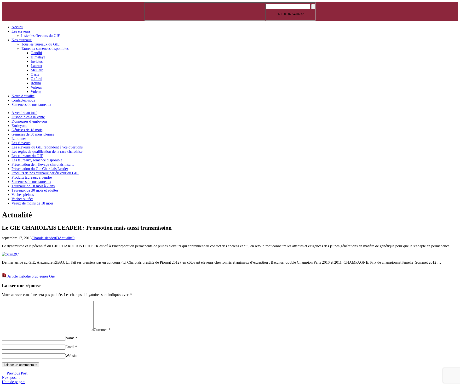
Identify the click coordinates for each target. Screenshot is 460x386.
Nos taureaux (22, 40)
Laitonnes (19, 138)
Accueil (17, 27)
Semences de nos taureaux (31, 104)
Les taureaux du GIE (27, 156)
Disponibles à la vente (28, 117)
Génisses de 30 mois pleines (33, 134)
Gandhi (36, 53)
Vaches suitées (22, 199)
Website (71, 356)
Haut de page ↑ (13, 382)
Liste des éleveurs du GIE (40, 36)
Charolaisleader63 (45, 238)
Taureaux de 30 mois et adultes (35, 190)
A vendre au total (24, 113)
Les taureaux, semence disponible (37, 160)
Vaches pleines (23, 195)
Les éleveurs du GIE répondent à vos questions (47, 147)
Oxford (36, 79)
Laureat (36, 66)
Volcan (36, 92)
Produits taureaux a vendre (32, 177)
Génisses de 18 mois (27, 130)
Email (69, 347)
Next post (11, 377)
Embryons (19, 126)
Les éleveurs (21, 31)
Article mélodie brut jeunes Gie (31, 276)
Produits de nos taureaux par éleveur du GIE (45, 173)
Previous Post (14, 373)
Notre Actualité (23, 96)
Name (70, 338)
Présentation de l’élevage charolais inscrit (43, 164)
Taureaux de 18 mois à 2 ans (33, 186)
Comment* (102, 330)
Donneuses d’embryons (29, 121)
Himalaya (38, 57)
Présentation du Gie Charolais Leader (40, 169)
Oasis (35, 74)
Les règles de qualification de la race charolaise (47, 151)
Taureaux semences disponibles (45, 48)
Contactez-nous (23, 100)
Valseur (36, 87)
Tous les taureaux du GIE (40, 44)
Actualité (66, 238)
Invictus (37, 61)
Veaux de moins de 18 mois (32, 203)
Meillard (37, 70)
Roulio (36, 83)
